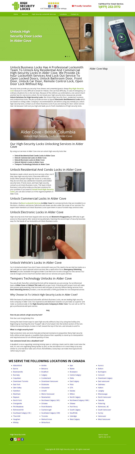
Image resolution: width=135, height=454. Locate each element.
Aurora (100, 365)
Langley (101, 391)
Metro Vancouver (48, 394)
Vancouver (102, 416)
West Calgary (75, 419)
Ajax (71, 365)
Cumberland (46, 378)
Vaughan (16, 419)
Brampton (73, 372)
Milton (72, 394)
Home (16, 14)
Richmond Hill (18, 410)
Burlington (102, 372)
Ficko (72, 384)
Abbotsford (17, 365)
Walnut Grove (46, 419)
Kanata (72, 391)
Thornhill (16, 416)
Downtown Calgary (105, 378)
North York (17, 400)
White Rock (45, 422)
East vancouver (104, 381)
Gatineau (101, 384)
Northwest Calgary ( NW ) (79, 400)
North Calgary (75, 397)
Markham (16, 394)
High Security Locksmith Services (44, 14)
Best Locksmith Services (31, 203)
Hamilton (16, 391)
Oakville (101, 400)
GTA (71, 388)
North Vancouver (104, 397)
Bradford (44, 372)
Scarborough (46, 410)
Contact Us (75, 14)
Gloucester (45, 388)
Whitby (15, 422)
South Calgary (75, 410)
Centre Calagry (75, 375)
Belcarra (44, 369)
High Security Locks (67, 449)
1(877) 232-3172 (109, 7)
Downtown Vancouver (49, 381)
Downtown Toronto (20, 381)
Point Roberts (46, 407)
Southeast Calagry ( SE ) (22, 413)
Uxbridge (73, 416)
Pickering (101, 403)
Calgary (44, 375)
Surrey (100, 413)
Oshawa (44, 403)
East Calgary (74, 381)
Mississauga (102, 394)
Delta (72, 378)
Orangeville (17, 403)
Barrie (15, 369)
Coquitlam (17, 378)
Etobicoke (45, 384)
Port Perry (74, 407)
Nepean (16, 397)
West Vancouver (104, 419)
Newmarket (45, 397)
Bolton (100, 369)
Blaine (72, 369)
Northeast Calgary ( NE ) (50, 400)
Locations (63, 14)
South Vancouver (104, 410)
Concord (101, 375)
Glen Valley (17, 388)
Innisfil (44, 391)
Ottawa (72, 403)
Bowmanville (18, 372)
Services (25, 14)
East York (16, 384)
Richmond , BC (103, 407)
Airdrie (43, 365)
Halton (100, 388)
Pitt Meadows (18, 407)
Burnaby (16, 375)
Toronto (44, 416)
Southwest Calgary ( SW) (50, 413)
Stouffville (73, 413)
